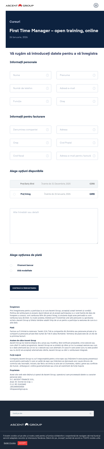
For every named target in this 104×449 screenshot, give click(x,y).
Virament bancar (25, 265)
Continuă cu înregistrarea (24, 288)
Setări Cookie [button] (10, 443)
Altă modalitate (24, 271)
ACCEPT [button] (22, 443)
